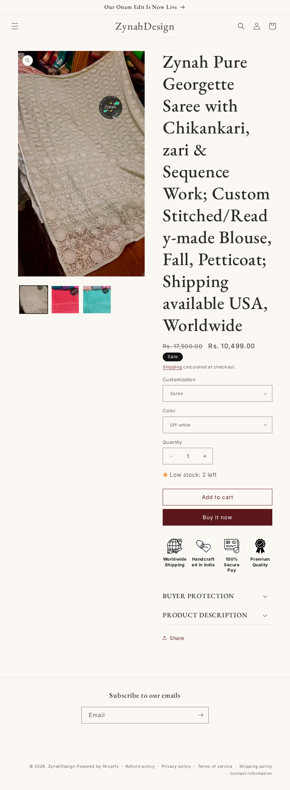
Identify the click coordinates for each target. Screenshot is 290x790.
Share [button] (177, 638)
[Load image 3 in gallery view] (97, 300)
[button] (15, 26)
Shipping (172, 367)
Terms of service (215, 766)
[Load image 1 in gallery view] (33, 300)
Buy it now (217, 517)
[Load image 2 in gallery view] (65, 300)
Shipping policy (256, 766)
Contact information (251, 773)
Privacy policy (176, 766)
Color (169, 410)
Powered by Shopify (98, 766)
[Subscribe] (200, 715)
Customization (179, 379)
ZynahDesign (62, 766)
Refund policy (140, 766)
